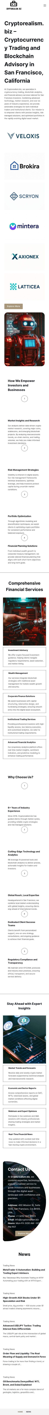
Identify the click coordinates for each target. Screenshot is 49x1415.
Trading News (9, 1265)
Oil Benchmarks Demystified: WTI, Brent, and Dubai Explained (21, 1383)
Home (20, 1412)
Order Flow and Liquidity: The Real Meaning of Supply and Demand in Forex (24, 1355)
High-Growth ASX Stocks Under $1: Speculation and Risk (22, 1299)
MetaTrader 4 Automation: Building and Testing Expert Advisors (24, 1271)
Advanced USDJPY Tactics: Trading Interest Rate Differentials (22, 1327)
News (28, 1412)
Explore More (13, 306)
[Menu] (45, 5)
